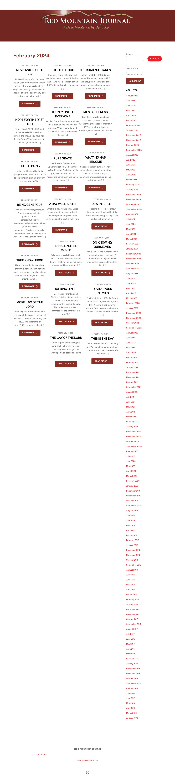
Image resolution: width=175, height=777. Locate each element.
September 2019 (133, 505)
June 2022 (131, 343)
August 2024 (132, 214)
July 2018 (130, 575)
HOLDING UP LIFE (66, 289)
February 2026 (133, 125)
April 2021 (130, 412)
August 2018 (132, 570)
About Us (125, 5)
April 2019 (130, 530)
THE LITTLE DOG (62, 70)
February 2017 (132, 659)
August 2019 (132, 510)
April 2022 (131, 352)
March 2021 (131, 417)
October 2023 (132, 264)
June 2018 (130, 580)
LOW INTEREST (102, 204)
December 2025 (133, 135)
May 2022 (130, 347)
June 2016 (130, 698)
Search (129, 54)
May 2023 (130, 288)
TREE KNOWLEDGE (29, 260)
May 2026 (130, 110)
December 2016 (133, 669)
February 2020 (133, 481)
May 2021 (130, 407)
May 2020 (130, 466)
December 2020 (133, 431)
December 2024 (133, 194)
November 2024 (133, 199)
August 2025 (132, 155)
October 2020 (132, 441)
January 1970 (132, 718)
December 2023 (133, 254)
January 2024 (132, 249)
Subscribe (135, 81)
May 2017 (130, 644)
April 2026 (131, 115)
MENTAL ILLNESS (95, 112)
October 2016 (132, 678)
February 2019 (132, 540)
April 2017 (130, 649)
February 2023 (133, 303)
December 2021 (133, 372)
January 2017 (132, 664)
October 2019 (132, 501)
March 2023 (131, 298)
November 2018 (133, 555)
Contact (157, 5)
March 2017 (131, 654)
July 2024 (130, 219)
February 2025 (133, 185)
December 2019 (133, 491)
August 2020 (132, 451)
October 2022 (132, 323)
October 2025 (132, 145)
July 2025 (130, 160)
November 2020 (133, 436)
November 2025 (133, 140)
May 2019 (130, 525)
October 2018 (132, 560)
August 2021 (132, 392)
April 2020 (131, 471)
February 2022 (133, 362)
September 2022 (134, 328)
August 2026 (132, 96)
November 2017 (133, 614)
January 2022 (132, 367)
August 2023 (132, 273)
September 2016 (133, 683)
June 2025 (131, 165)
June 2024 (131, 224)
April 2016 (130, 708)
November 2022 (133, 318)
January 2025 (132, 189)
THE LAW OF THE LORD (66, 337)
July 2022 (130, 338)
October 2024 (132, 204)
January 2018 (132, 604)
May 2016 (130, 703)
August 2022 (132, 333)
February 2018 (132, 599)
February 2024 (133, 244)
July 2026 (130, 101)
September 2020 (134, 446)
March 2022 (131, 357)
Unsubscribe (41, 754)
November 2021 (133, 377)
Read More (28, 103)
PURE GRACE (63, 158)
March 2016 (131, 713)
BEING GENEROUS (30, 204)
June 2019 (130, 520)
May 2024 (130, 229)
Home (115, 5)
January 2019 (132, 545)
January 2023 (132, 308)
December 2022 (133, 313)
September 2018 (133, 565)
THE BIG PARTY (29, 166)
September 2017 (133, 624)
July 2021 (130, 397)
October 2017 (132, 619)
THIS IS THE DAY (102, 338)
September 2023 (134, 268)
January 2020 (132, 486)
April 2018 (131, 589)
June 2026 (131, 106)
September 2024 (134, 209)
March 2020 (131, 476)
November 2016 (133, 673)
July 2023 (130, 278)
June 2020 (131, 461)
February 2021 (132, 422)
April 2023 (131, 293)
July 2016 (130, 693)
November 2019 (133, 496)
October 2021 (132, 382)
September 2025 (134, 150)
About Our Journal (141, 5)
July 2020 (130, 456)
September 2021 (133, 387)
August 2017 (132, 629)
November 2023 (133, 259)
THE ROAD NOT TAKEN (95, 70)
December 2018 (133, 550)
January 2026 (132, 130)
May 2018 (130, 584)
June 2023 (131, 283)
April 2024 (131, 234)
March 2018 (131, 594)
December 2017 (133, 609)
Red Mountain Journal (86, 760)
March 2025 (131, 180)
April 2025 (131, 175)
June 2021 (130, 402)
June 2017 (130, 639)
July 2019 (130, 515)
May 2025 (130, 170)
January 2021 (132, 426)
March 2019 (131, 535)
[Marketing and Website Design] (87, 774)
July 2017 (130, 634)
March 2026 (131, 120)
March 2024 (131, 239)
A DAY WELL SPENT (62, 204)
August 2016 (132, 688)
